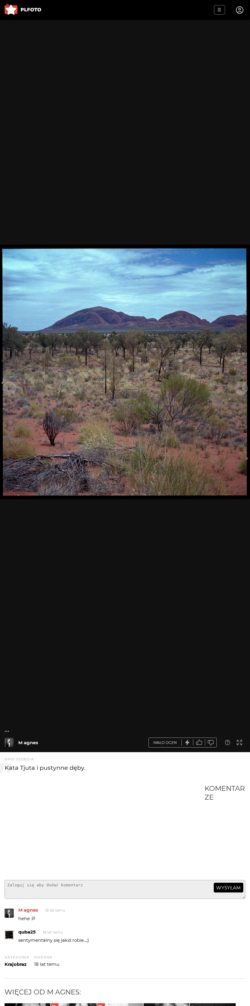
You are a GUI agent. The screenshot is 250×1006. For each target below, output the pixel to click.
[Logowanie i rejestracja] (240, 10)
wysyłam (228, 888)
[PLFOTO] (23, 10)
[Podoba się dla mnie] (199, 742)
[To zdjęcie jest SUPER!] (187, 742)
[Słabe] (211, 742)
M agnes (28, 742)
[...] (9, 742)
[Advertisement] (105, 829)
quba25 (27, 932)
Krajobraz (16, 964)
